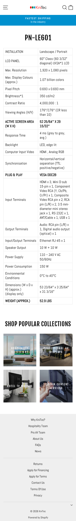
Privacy (38, 495)
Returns (38, 464)
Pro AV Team (38, 432)
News (38, 451)
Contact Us (38, 483)
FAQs (38, 445)
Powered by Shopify (38, 517)
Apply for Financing (38, 470)
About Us (38, 439)
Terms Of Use (38, 489)
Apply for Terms (38, 476)
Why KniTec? (38, 420)
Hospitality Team (38, 426)
